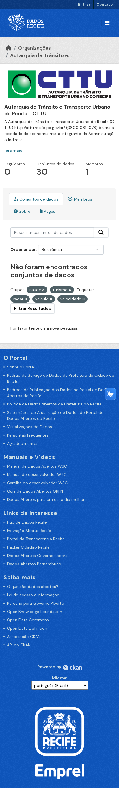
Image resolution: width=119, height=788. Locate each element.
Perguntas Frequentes (28, 435)
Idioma (59, 678)
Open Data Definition (27, 628)
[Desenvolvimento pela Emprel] (59, 771)
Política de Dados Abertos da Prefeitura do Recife (54, 404)
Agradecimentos (22, 443)
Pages (49, 211)
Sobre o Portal (21, 367)
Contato (104, 4)
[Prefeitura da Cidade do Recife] (59, 730)
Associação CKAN (23, 636)
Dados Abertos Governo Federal (37, 555)
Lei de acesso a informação (33, 594)
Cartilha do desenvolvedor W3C (37, 482)
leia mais (13, 150)
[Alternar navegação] (107, 23)
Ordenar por (23, 249)
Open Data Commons (28, 619)
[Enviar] (101, 232)
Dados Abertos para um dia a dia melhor (46, 499)
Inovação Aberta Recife (29, 530)
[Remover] (43, 290)
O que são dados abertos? (32, 586)
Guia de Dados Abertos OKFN (35, 491)
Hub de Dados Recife (27, 522)
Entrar (84, 4)
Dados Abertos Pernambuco (34, 563)
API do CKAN (19, 644)
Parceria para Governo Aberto (35, 603)
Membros (82, 199)
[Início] (9, 48)
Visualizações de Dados (29, 426)
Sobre (24, 211)
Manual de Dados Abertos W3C (37, 466)
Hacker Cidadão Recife (28, 547)
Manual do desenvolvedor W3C (36, 474)
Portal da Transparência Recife (36, 538)
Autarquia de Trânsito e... (41, 55)
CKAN (72, 667)
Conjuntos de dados (38, 199)
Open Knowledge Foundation (34, 611)
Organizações (34, 48)
